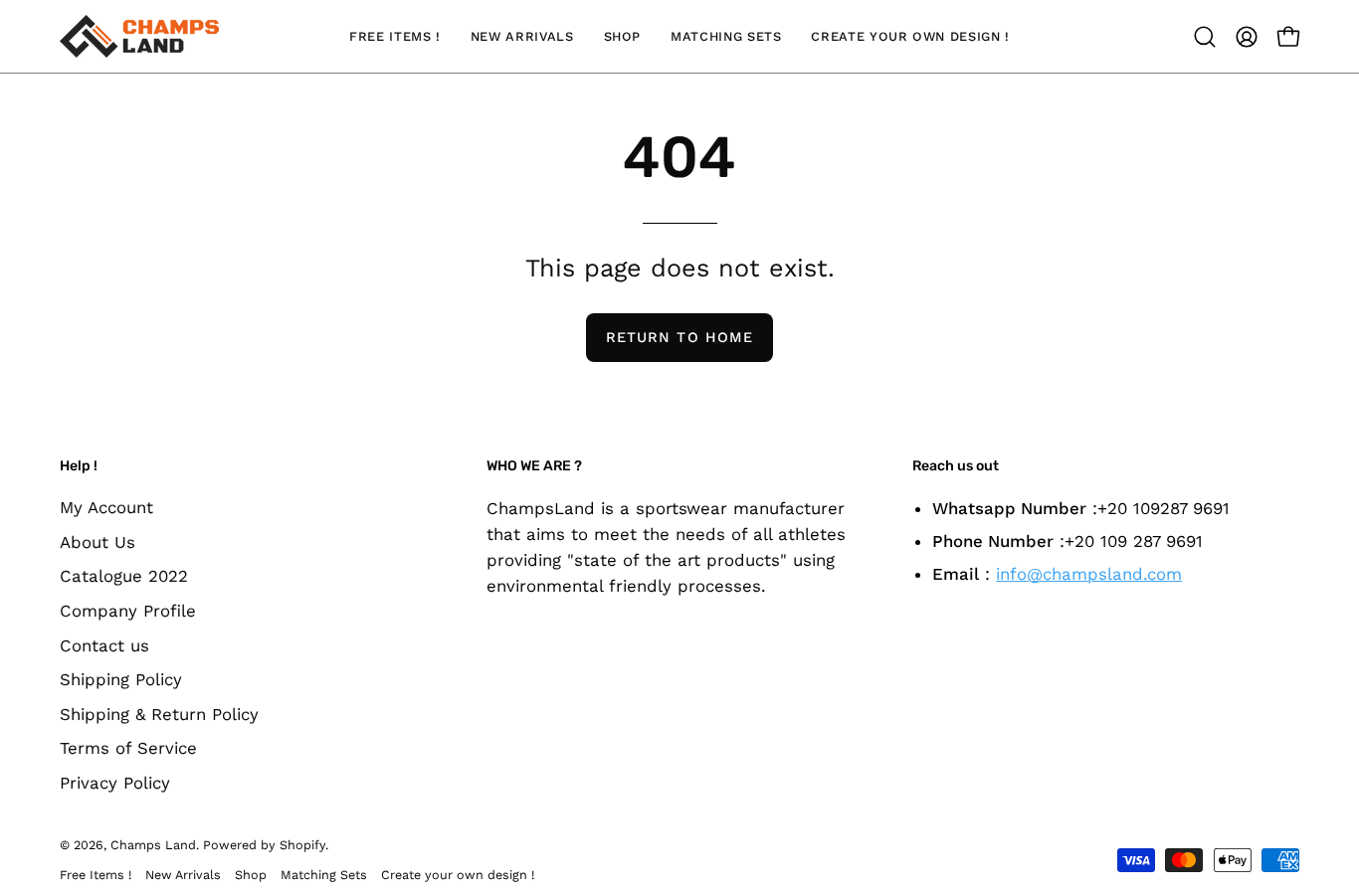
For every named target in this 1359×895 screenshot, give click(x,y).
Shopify (302, 844)
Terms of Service (128, 749)
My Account (106, 507)
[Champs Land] (139, 36)
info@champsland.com (1089, 573)
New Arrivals (183, 874)
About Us (97, 542)
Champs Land (153, 844)
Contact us (104, 645)
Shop (251, 874)
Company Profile (128, 611)
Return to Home (679, 337)
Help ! (78, 465)
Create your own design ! (457, 874)
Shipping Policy (121, 679)
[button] (1205, 37)
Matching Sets (324, 874)
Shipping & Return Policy (159, 714)
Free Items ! (95, 874)
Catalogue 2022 (124, 576)
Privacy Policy (115, 783)
